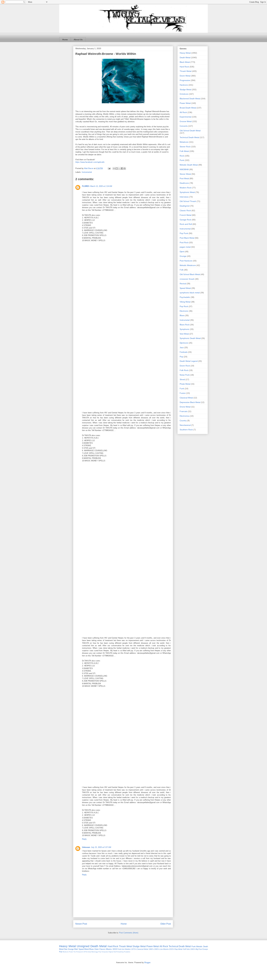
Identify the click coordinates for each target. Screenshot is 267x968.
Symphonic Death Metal (190, 338)
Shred (182, 379)
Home (65, 39)
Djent (182, 251)
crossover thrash (187, 279)
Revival (183, 283)
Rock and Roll (186, 224)
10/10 (115, 949)
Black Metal (185, 62)
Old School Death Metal (190, 130)
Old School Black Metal (190, 274)
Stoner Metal (185, 174)
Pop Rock (184, 306)
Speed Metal (185, 288)
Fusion (183, 393)
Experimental (185, 117)
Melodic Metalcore (188, 265)
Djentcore (184, 343)
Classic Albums (105, 949)
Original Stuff (112, 952)
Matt (76, 949)
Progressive (185, 80)
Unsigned (83, 946)
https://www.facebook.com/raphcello (89, 162)
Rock (182, 156)
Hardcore (184, 85)
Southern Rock (186, 429)
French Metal (185, 215)
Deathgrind (184, 206)
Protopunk (79, 952)
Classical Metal (186, 398)
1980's (151, 949)
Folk (181, 270)
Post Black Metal (187, 238)
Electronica (184, 416)
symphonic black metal (190, 292)
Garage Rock (185, 220)
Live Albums (164, 949)
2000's (171, 949)
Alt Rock (183, 112)
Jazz (182, 347)
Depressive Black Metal (190, 402)
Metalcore (184, 142)
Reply (84, 839)
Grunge (183, 256)
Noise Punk (185, 375)
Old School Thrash (188, 201)
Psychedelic (185, 297)
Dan (65, 949)
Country (183, 420)
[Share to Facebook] (122, 168)
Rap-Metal (178, 949)
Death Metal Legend (189, 361)
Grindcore (184, 94)
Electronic (184, 311)
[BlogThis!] (116, 168)
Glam (96, 949)
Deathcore (184, 183)
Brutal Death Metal (188, 108)
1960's (192, 949)
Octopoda (105, 952)
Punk (182, 160)
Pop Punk (184, 233)
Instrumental (87, 172)
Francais (183, 411)
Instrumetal (185, 320)
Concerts (184, 126)
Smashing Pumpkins (123, 952)
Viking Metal (185, 302)
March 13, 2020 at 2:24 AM (101, 186)
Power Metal (185, 103)
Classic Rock (185, 210)
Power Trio (72, 952)
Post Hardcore (186, 261)
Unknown (86, 847)
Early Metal (91, 952)
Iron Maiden (126, 949)
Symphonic (184, 329)
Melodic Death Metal (189, 165)
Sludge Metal (185, 89)
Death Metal (185, 57)
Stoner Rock (185, 146)
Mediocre (66, 952)
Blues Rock (185, 325)
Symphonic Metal (187, 192)
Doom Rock (185, 366)
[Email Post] (109, 168)
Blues (182, 315)
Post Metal (184, 178)
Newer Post (81, 924)
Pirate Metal (185, 384)
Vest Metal (184, 334)
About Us (78, 39)
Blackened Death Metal (190, 98)
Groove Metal (186, 121)
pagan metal (185, 247)
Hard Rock (184, 67)
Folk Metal (184, 151)
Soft (184, 949)
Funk (182, 388)
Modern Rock (185, 188)
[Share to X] (119, 168)
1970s (85, 952)
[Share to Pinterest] (124, 168)
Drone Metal (185, 407)
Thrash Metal (185, 71)
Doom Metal (185, 76)
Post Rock (184, 242)
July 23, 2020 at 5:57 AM (101, 847)
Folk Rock (184, 370)
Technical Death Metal (189, 137)
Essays (205, 949)
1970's (133, 949)
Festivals (183, 352)
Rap (60, 952)
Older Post (165, 924)
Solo (188, 949)
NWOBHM (184, 169)
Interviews (184, 197)
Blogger (147, 962)
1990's (156, 949)
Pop (181, 357)
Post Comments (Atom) (128, 933)
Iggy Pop (98, 952)
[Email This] (114, 168)
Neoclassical (185, 425)
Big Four (199, 949)
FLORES (85, 186)
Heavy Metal (185, 53)
